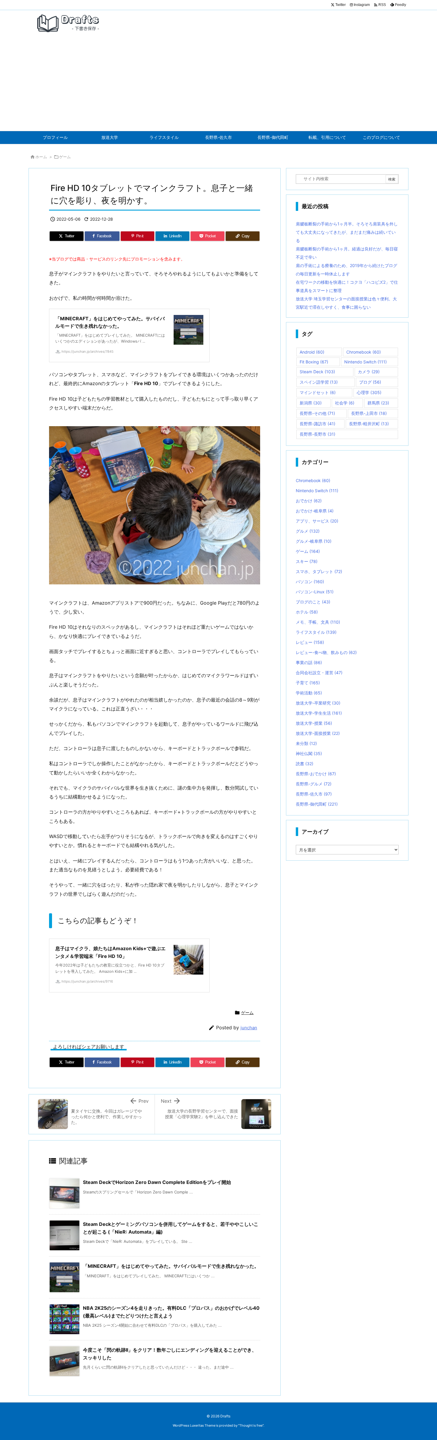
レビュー (310, 642)
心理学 (369, 392)
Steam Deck (317, 371)
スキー (306, 561)
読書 (304, 763)
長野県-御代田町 (317, 804)
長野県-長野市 (317, 434)
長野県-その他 (317, 413)
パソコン (310, 581)
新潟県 (311, 402)
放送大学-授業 (314, 723)
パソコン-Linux (315, 591)
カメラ (369, 371)
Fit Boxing (314, 361)
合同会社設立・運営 (319, 672)
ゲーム (65, 156)
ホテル (307, 611)
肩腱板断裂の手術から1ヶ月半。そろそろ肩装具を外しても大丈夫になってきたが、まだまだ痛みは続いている (347, 232)
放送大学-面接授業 (318, 733)
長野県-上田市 (369, 413)
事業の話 (309, 662)
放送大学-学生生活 (319, 713)
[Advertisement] (218, 86)
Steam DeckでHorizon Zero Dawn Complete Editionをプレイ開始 (157, 1182)
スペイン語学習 (319, 382)
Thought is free (250, 1425)
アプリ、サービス (317, 520)
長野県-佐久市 (314, 793)
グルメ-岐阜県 (313, 541)
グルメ (308, 531)
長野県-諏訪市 (317, 423)
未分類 (306, 743)
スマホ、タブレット (319, 571)
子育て (308, 682)
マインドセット (318, 392)
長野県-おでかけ (316, 773)
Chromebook (363, 351)
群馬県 (378, 402)
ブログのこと (313, 601)
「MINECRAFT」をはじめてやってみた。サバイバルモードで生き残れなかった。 (171, 1266)
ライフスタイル (316, 632)
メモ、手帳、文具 (318, 622)
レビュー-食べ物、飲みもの (326, 652)
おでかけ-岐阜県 (315, 510)
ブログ (370, 382)
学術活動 (309, 692)
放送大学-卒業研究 (318, 702)
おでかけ (309, 500)
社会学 (344, 402)
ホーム (41, 156)
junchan (248, 1027)
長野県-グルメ (313, 783)
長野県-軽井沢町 (369, 423)
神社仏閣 (309, 753)
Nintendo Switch (365, 361)
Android (312, 351)
